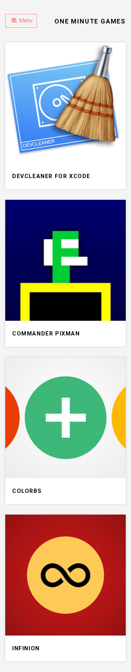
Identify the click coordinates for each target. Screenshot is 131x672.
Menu (25, 20)
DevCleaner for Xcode (51, 176)
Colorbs (27, 491)
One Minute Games (90, 21)
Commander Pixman (46, 333)
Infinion (26, 648)
